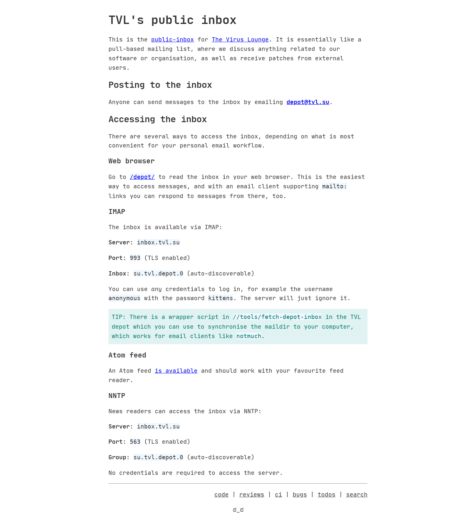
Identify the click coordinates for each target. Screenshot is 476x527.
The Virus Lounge (240, 39)
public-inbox (172, 39)
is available (176, 370)
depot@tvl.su (308, 101)
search (357, 494)
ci (278, 494)
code (221, 494)
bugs (300, 494)
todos (326, 494)
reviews (251, 494)
